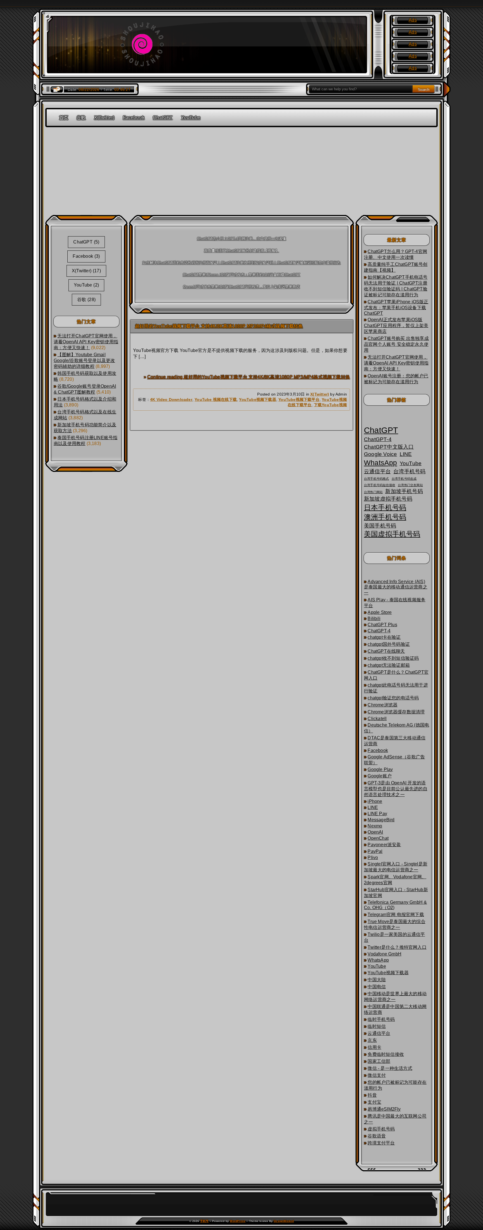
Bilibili (374, 618)
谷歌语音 (377, 1136)
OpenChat (378, 838)
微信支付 (377, 1075)
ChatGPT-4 (378, 439)
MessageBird (381, 819)
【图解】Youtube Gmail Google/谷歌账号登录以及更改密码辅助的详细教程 (84, 360)
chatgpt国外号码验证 (389, 644)
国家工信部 (379, 1061)
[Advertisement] (241, 169)
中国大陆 (377, 979)
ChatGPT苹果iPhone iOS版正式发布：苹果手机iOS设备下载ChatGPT (241, 275)
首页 (63, 117)
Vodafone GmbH (384, 954)
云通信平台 (377, 471)
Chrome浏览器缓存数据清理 (396, 711)
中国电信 (377, 986)
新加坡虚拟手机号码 (388, 499)
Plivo (373, 857)
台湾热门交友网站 (410, 485)
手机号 (204, 1220)
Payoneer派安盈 (384, 844)
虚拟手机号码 (381, 1129)
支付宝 (374, 1102)
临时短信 (377, 1026)
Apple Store (380, 612)
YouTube (190, 117)
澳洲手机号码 (385, 517)
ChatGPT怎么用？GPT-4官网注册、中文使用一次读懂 (241, 238)
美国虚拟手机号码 (392, 534)
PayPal (375, 851)
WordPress (237, 1220)
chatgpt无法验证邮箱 (389, 665)
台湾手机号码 (409, 471)
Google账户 (380, 776)
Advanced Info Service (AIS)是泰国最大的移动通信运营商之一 (395, 587)
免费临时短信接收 (386, 1054)
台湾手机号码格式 (376, 478)
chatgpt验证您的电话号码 (393, 698)
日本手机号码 (385, 507)
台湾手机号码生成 (404, 478)
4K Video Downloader (171, 399)
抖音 (372, 1095)
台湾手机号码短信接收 (379, 485)
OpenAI (375, 832)
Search (423, 89)
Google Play (380, 769)
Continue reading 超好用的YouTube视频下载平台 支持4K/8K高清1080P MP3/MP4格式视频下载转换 (248, 377)
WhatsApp (380, 463)
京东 (372, 1040)
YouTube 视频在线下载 (216, 399)
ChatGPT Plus (382, 624)
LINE (406, 454)
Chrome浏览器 (382, 704)
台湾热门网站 (373, 492)
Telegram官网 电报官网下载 (396, 914)
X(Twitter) (104, 117)
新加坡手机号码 (404, 491)
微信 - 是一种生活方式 (390, 1068)
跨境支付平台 (381, 1143)
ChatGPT (162, 117)
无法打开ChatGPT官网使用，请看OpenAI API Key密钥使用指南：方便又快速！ (86, 341)
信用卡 (374, 1047)
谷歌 (81, 117)
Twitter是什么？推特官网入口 (397, 947)
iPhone (375, 801)
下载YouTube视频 (330, 405)
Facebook (134, 117)
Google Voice (380, 454)
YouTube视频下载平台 (298, 399)
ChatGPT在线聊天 (386, 651)
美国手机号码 (380, 526)
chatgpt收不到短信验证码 (393, 658)
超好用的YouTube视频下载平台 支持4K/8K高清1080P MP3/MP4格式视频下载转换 (219, 326)
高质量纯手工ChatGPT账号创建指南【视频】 (241, 251)
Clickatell (377, 718)
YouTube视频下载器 (257, 399)
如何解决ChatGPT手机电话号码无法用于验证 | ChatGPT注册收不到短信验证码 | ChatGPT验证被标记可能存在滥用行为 (241, 263)
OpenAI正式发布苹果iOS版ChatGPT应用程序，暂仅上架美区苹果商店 (241, 287)
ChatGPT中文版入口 (389, 447)
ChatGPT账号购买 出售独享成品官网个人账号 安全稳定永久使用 (396, 344)
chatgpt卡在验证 (384, 637)
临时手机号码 (381, 1019)
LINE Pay (377, 813)
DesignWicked (284, 1220)
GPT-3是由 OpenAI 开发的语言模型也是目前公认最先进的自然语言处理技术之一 (395, 788)
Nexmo (375, 826)
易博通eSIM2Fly (384, 1109)
